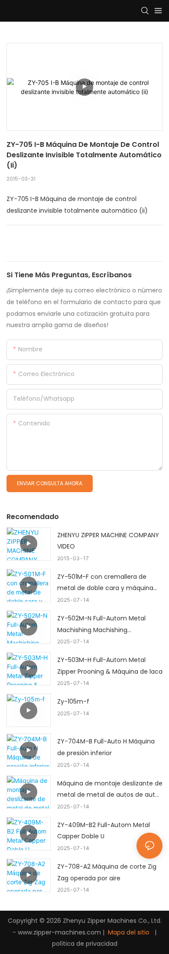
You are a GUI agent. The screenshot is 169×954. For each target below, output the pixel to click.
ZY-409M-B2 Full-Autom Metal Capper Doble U (103, 831)
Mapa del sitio (128, 932)
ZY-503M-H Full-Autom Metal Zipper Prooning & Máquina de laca (109, 665)
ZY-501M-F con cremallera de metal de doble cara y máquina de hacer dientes (105, 583)
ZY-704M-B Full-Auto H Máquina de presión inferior (106, 747)
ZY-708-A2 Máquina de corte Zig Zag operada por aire (106, 872)
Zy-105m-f (73, 701)
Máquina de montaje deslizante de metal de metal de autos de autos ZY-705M (109, 790)
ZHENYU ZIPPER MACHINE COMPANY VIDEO (108, 541)
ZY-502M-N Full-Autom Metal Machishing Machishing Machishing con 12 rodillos (101, 625)
